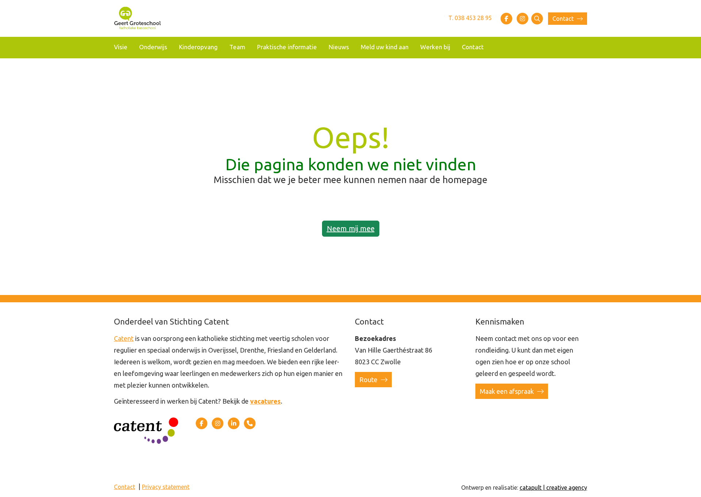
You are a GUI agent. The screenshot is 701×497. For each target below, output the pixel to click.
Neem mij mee (351, 228)
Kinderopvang (198, 46)
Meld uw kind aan (385, 46)
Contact (563, 18)
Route (369, 379)
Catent (124, 338)
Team (237, 46)
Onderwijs (153, 46)
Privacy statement (165, 487)
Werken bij (435, 46)
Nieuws (339, 46)
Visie (120, 46)
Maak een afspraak (507, 391)
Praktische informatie (287, 46)
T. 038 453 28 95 (470, 18)
